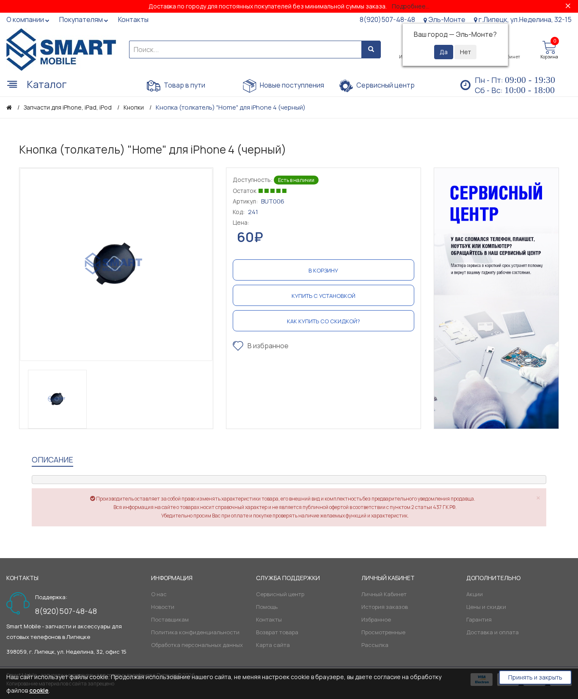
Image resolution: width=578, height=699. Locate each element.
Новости (162, 607)
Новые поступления (291, 85)
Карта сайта (273, 645)
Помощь (267, 607)
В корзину (323, 270)
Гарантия (479, 619)
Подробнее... (410, 6)
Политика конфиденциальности (195, 632)
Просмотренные (383, 632)
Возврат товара (277, 632)
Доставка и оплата (492, 632)
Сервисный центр (385, 85)
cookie (39, 690)
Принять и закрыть (535, 677)
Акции (474, 594)
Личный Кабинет (384, 594)
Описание (52, 459)
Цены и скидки (486, 607)
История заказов (384, 607)
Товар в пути (183, 85)
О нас (159, 594)
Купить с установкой (323, 296)
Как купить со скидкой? (323, 321)
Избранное (376, 619)
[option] (116, 264)
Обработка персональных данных (197, 645)
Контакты (269, 619)
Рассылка (374, 645)
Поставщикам (170, 619)
